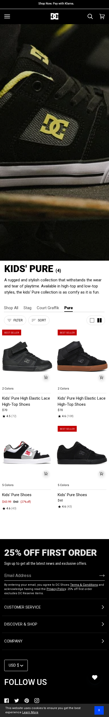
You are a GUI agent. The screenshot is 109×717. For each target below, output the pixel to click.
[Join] (98, 575)
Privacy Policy (56, 589)
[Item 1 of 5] (26, 357)
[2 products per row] (99, 320)
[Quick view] (46, 377)
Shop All (11, 307)
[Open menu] (7, 16)
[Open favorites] (94, 677)
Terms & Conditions (84, 585)
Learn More (30, 712)
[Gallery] (26, 357)
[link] (6, 700)
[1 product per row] (92, 320)
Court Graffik (48, 307)
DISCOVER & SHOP (20, 624)
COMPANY (13, 641)
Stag (27, 307)
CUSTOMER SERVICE (22, 607)
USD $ (14, 665)
